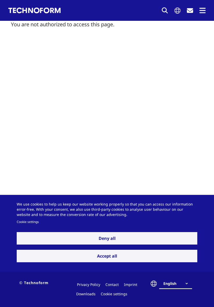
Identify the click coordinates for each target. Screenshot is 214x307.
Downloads (86, 293)
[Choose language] (177, 10)
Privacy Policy (88, 284)
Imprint (130, 284)
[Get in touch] (190, 10)
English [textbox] (169, 283)
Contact (112, 284)
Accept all (107, 256)
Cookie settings (28, 222)
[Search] (165, 10)
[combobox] (177, 283)
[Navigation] (202, 10)
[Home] (34, 10)
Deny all (107, 238)
